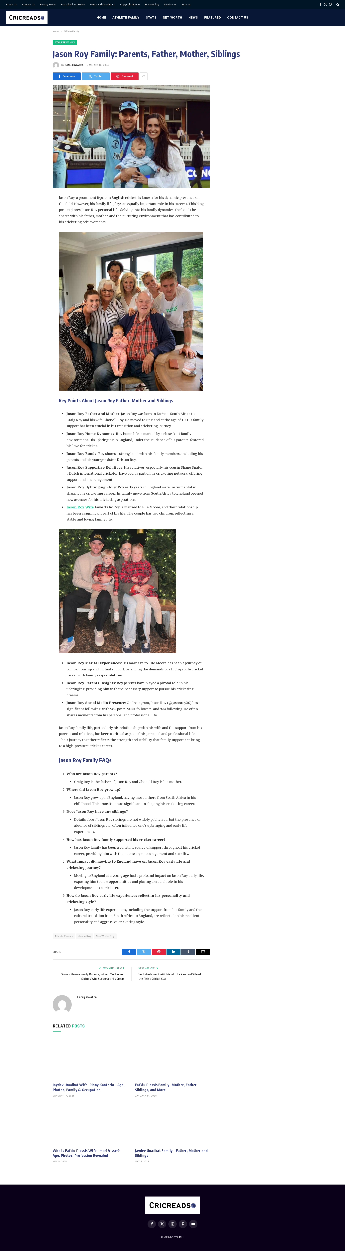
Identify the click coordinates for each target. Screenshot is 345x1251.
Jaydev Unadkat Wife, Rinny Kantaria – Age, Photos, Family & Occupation (89, 1087)
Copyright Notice (130, 4)
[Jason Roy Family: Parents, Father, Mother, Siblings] (131, 136)
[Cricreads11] (27, 17)
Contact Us (28, 4)
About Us (11, 4)
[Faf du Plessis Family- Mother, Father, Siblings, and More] (172, 1058)
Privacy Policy (48, 4)
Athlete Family (126, 17)
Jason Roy (84, 936)
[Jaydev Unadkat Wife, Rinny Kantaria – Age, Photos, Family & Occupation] (90, 1058)
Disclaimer (170, 4)
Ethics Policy (152, 4)
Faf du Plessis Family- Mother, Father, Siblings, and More (166, 1087)
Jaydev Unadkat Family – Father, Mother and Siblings (171, 1153)
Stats (151, 17)
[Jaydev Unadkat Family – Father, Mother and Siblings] (172, 1124)
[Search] (337, 4)
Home (101, 17)
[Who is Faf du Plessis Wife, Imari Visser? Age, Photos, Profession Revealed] (90, 1124)
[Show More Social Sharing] (144, 76)
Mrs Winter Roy (105, 936)
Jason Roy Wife (80, 507)
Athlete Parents (64, 936)
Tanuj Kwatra (74, 65)
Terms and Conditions (102, 4)
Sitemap (186, 4)
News (193, 17)
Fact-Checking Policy (73, 4)
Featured (212, 17)
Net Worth (172, 17)
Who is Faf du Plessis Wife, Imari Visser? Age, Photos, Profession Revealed (86, 1153)
